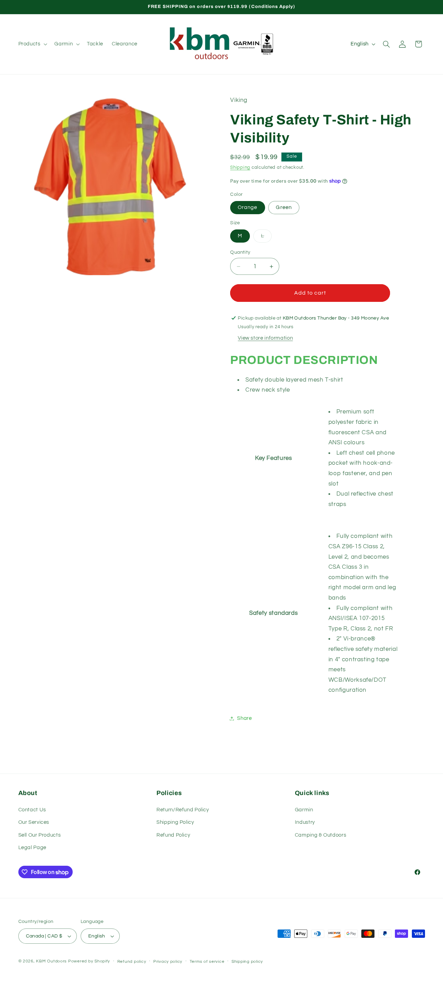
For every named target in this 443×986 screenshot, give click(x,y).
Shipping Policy (175, 822)
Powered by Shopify (89, 961)
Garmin (304, 809)
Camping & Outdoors (320, 834)
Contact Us (32, 809)
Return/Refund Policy (182, 809)
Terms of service (207, 961)
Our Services (33, 822)
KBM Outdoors (51, 961)
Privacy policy (167, 961)
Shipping (240, 167)
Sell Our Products (39, 834)
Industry (305, 822)
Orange (247, 207)
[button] (32, 44)
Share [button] (244, 718)
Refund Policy (173, 834)
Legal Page (32, 847)
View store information (265, 338)
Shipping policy (247, 961)
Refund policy (131, 961)
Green (283, 207)
